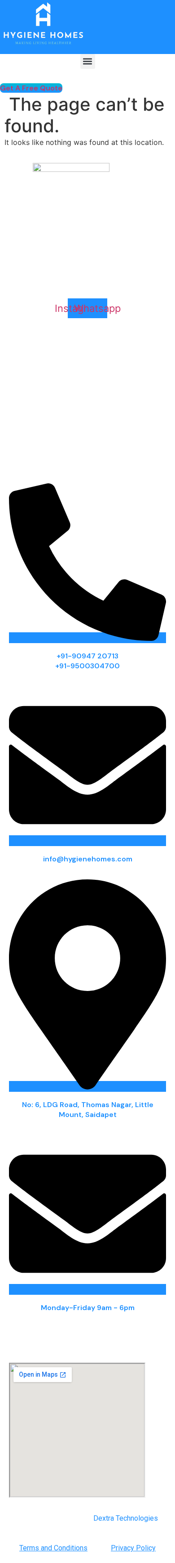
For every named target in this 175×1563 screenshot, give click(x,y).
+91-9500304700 (87, 666)
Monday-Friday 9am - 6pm (88, 1307)
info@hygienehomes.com (87, 859)
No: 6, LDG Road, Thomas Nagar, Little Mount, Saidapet (87, 1109)
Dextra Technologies (125, 1518)
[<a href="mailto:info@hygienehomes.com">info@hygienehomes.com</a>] (87, 840)
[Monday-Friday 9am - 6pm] (87, 1289)
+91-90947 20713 (87, 656)
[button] (87, 61)
